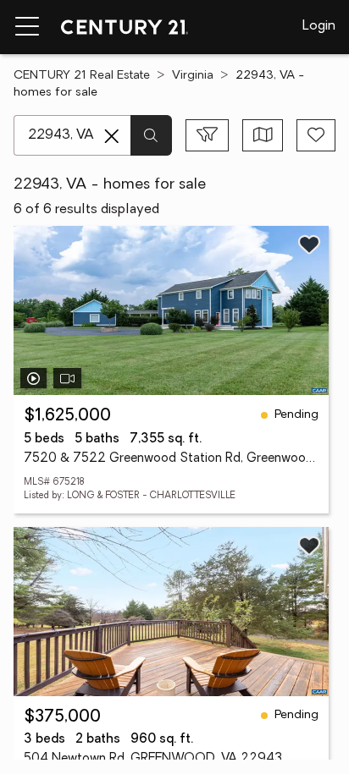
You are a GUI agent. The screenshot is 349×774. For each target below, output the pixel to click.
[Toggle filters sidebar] (207, 135)
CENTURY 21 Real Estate (82, 75)
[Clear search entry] (112, 136)
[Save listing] (309, 244)
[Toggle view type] (263, 135)
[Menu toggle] (27, 27)
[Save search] (315, 135)
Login (318, 26)
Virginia (192, 75)
